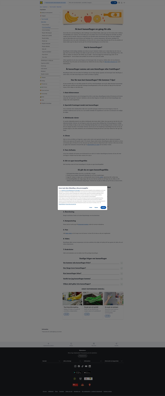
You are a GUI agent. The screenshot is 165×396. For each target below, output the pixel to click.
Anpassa (96, 207)
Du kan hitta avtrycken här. (71, 204)
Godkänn (103, 207)
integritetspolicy (62, 204)
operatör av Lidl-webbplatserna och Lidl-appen (71, 190)
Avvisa (90, 207)
